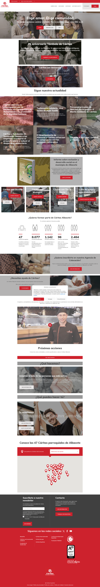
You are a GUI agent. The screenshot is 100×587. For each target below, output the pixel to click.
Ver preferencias (61, 299)
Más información (62, 509)
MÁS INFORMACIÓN (26, 387)
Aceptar (39, 299)
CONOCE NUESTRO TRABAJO (87, 199)
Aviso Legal (35, 516)
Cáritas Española (40, 542)
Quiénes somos (54, 6)
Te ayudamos (86, 6)
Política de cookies (48, 585)
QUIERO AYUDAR (14, 195)
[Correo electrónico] (33, 508)
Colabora (50, 79)
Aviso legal (29, 585)
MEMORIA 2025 (49, 27)
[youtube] (70, 531)
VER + (59, 27)
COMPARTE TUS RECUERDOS (50, 57)
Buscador (15, 1)
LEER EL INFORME (66, 177)
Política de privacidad (38, 585)
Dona (95, 6)
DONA (39, 27)
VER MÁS (7, 202)
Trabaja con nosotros (63, 514)
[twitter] (63, 531)
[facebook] (67, 531)
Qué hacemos (61, 6)
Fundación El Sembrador (23, 544)
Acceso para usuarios (27, 1)
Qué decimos (68, 6)
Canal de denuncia (68, 585)
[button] (57, 470)
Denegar (50, 299)
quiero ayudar (62, 196)
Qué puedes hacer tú (76, 6)
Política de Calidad (58, 585)
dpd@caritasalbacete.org (27, 514)
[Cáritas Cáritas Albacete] (5, 5)
